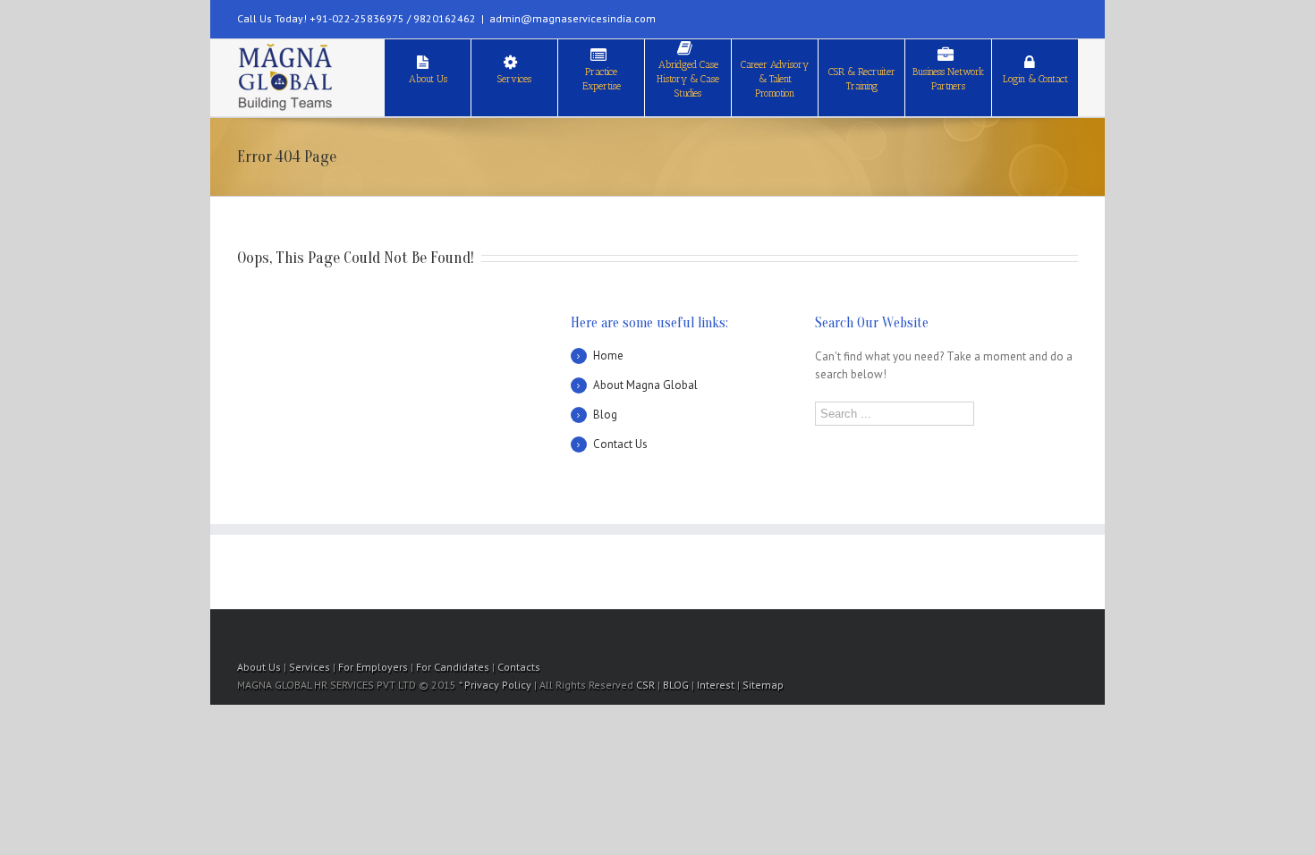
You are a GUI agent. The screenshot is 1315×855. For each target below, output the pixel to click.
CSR (645, 684)
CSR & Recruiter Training (861, 79)
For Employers (373, 666)
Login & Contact (1035, 79)
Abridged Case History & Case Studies (688, 79)
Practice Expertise (601, 79)
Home (608, 355)
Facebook (1074, 17)
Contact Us (620, 444)
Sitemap (763, 684)
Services (514, 79)
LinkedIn (1016, 15)
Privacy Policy (497, 684)
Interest (715, 684)
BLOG (676, 684)
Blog (605, 414)
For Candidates (452, 666)
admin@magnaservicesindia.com (572, 18)
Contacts (518, 666)
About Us (428, 79)
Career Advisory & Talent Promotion (775, 79)
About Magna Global (645, 385)
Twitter (1046, 17)
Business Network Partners (948, 79)
